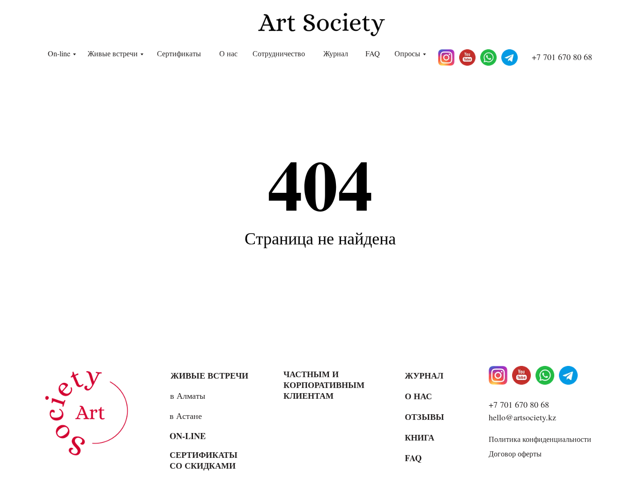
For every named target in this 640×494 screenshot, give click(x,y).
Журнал (335, 53)
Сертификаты (179, 53)
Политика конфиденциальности (540, 439)
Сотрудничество (279, 53)
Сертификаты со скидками (204, 459)
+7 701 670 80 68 (562, 56)
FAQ (372, 53)
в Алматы (187, 395)
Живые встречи (113, 53)
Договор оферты (515, 453)
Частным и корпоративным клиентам (324, 385)
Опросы (407, 53)
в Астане (186, 415)
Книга (419, 437)
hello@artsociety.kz (522, 417)
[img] (90, 412)
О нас (228, 53)
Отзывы (424, 416)
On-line (59, 53)
